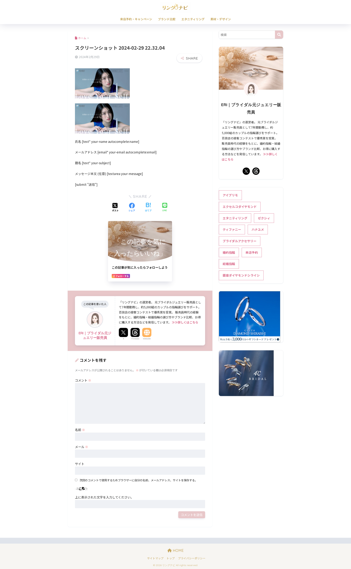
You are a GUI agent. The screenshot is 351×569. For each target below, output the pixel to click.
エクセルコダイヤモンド (240, 206)
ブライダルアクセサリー (239, 241)
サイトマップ (155, 558)
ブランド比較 (167, 19)
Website (147, 338)
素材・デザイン (220, 19)
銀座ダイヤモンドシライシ (241, 275)
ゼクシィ (264, 218)
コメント (83, 380)
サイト (79, 463)
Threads (135, 338)
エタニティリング (193, 19)
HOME (178, 550)
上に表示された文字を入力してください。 (104, 497)
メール (81, 446)
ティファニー (232, 229)
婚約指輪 (229, 252)
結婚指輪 (229, 264)
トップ (171, 558)
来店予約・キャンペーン (136, 19)
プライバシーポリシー (191, 558)
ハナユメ (258, 229)
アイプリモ (230, 195)
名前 (80, 429)
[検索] (279, 35)
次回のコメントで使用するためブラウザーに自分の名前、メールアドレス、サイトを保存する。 (138, 480)
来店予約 (252, 252)
